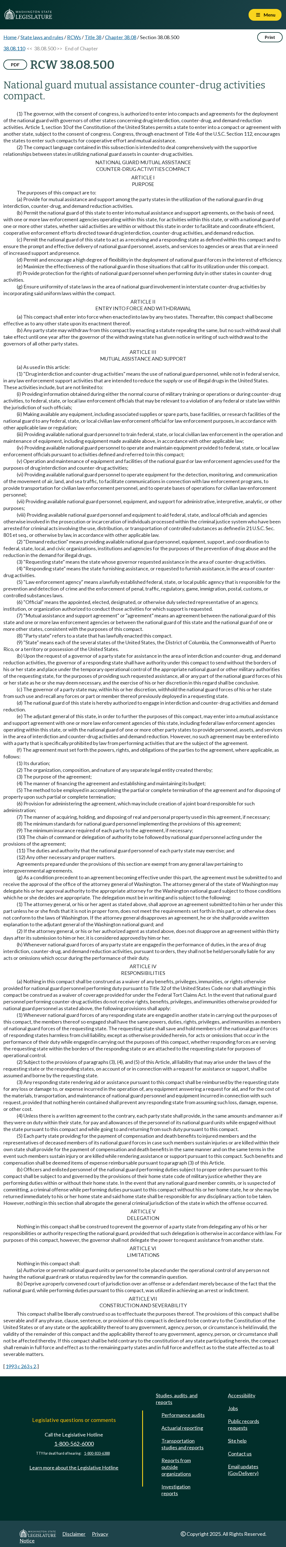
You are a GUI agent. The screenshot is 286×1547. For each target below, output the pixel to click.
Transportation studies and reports (182, 1444)
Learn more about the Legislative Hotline (73, 1467)
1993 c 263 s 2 (21, 1366)
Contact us (240, 1453)
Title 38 (93, 37)
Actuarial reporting (182, 1428)
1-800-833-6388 (97, 1453)
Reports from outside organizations (176, 1467)
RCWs (74, 37)
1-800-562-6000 (74, 1443)
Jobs (233, 1408)
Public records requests (243, 1424)
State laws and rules (41, 37)
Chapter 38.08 (120, 37)
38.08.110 (14, 48)
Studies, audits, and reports (176, 1398)
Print (270, 37)
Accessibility (241, 1395)
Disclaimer (73, 1534)
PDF (15, 64)
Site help (237, 1441)
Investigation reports (175, 1489)
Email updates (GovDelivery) (243, 1469)
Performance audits (183, 1415)
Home (10, 37)
